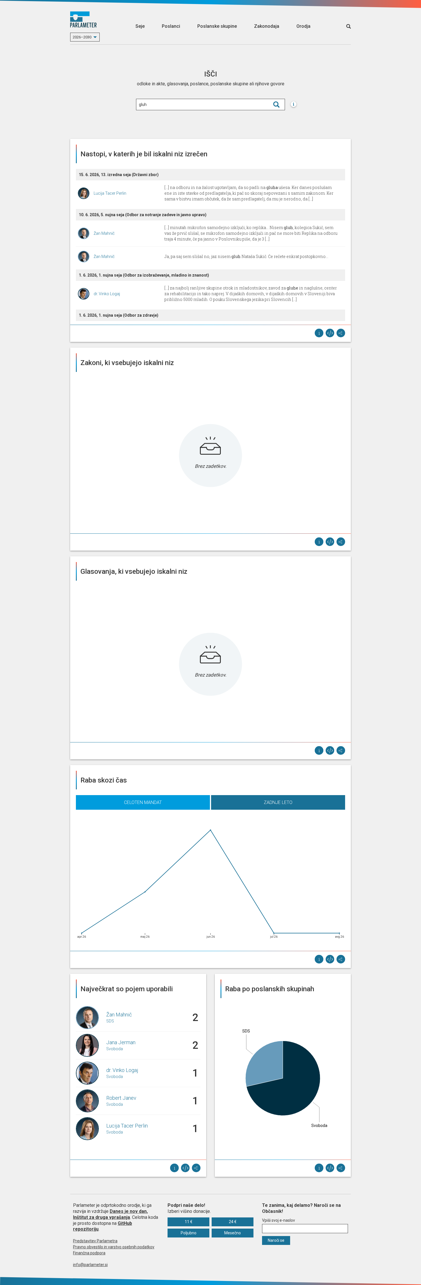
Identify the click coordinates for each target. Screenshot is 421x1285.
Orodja (303, 26)
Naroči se (276, 1240)
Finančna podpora (89, 1253)
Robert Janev (121, 1098)
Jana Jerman (120, 1042)
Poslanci (171, 26)
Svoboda (114, 1048)
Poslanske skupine (217, 26)
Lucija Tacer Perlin (110, 193)
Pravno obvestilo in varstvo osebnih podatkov (113, 1247)
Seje (140, 26)
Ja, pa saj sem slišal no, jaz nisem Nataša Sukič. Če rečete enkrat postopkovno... (246, 256)
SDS (110, 1021)
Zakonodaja (266, 26)
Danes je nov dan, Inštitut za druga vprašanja (110, 1214)
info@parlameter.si (90, 1264)
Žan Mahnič (104, 233)
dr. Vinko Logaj (107, 293)
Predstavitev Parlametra (95, 1241)
